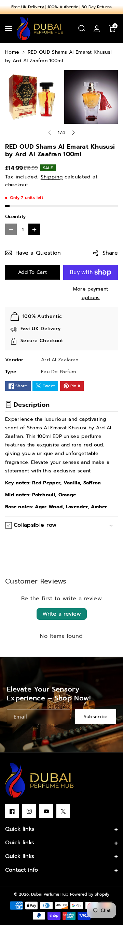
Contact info (21, 870)
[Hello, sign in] (96, 28)
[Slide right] (73, 132)
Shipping (52, 176)
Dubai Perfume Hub (49, 894)
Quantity (15, 216)
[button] (9, 28)
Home (12, 52)
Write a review (61, 614)
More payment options (90, 293)
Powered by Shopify (89, 894)
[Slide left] (49, 132)
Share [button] (110, 253)
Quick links (19, 829)
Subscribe (96, 716)
